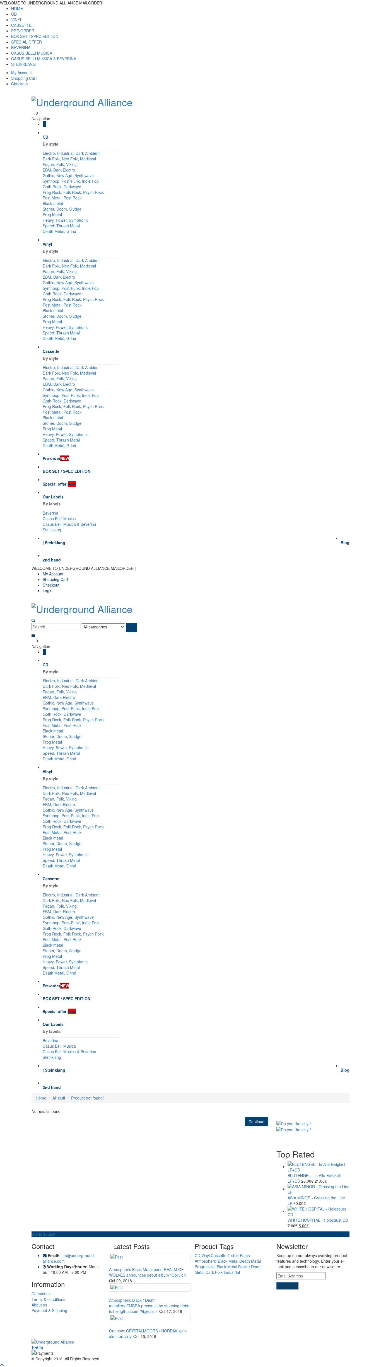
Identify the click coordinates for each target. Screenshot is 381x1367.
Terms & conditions (48, 1299)
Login (47, 590)
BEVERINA (20, 47)
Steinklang (52, 529)
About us (39, 1305)
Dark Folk (214, 1272)
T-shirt (233, 1255)
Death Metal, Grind (59, 231)
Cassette (218, 1255)
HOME (17, 8)
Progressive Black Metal (216, 1266)
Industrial (232, 1272)
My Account (21, 72)
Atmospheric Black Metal (216, 1261)
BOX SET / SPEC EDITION (34, 36)
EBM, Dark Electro (59, 170)
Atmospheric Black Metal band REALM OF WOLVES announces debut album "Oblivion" (148, 1272)
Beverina (50, 513)
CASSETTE (21, 25)
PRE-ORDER (22, 30)
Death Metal (250, 1261)
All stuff (58, 1098)
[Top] (2, 1364)
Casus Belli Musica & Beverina (69, 524)
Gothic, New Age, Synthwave (68, 175)
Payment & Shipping (49, 1310)
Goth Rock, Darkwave (62, 186)
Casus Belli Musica (59, 518)
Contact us (41, 1293)
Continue (256, 1121)
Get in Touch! (43, 1234)
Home (41, 1098)
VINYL (16, 19)
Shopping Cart (24, 78)
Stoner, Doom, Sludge (62, 209)
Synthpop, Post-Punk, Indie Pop (71, 181)
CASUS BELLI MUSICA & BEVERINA (43, 58)
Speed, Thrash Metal (61, 225)
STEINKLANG (23, 64)
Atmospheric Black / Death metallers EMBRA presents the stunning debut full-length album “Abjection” (150, 1305)
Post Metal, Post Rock (62, 198)
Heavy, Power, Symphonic (65, 220)
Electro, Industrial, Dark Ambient (71, 153)
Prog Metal (52, 214)
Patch (245, 1255)
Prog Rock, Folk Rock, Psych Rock (73, 192)
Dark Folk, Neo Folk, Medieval (69, 158)
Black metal (53, 203)
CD (14, 14)
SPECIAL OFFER (26, 42)
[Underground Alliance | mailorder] (190, 1342)
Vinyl (205, 1255)
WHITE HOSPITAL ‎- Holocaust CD (318, 1220)
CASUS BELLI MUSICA (31, 53)
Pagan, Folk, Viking (60, 164)
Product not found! (87, 1098)
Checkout (19, 83)
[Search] (131, 627)
